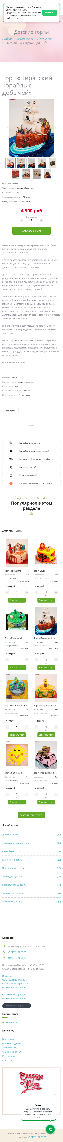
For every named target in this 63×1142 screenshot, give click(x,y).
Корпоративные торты (31, 884)
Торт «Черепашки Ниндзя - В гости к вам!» (27, 705)
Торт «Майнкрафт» (14, 638)
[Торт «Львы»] (46, 553)
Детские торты (31, 834)
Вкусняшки (8, 1039)
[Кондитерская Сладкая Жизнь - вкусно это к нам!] (31, 1082)
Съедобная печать (12, 1051)
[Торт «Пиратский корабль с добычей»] (46, 621)
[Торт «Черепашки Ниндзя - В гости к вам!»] (17, 688)
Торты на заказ (10, 1047)
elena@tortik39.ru (17, 957)
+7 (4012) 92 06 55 (17, 952)
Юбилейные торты (31, 859)
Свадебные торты (31, 851)
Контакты (7, 1060)
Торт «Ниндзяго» (13, 570)
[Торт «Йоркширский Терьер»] (46, 755)
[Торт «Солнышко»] (17, 755)
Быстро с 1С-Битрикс (14, 1005)
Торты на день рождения (31, 842)
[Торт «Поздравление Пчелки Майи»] (46, 688)
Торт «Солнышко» (14, 772)
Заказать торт (31, 231)
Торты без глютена (31, 901)
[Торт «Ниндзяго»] (17, 553)
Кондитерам (8, 1056)
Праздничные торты (31, 868)
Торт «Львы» (40, 570)
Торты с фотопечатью (31, 893)
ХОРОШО (49, 12)
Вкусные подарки (11, 1043)
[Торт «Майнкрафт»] (17, 621)
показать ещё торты (31, 815)
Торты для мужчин (31, 876)
